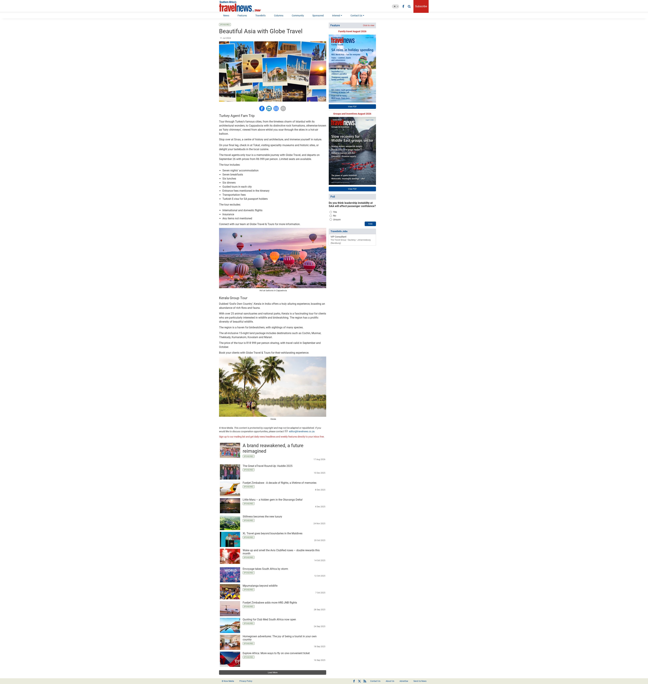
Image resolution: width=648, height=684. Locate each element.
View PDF (352, 106)
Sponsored (318, 15)
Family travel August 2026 (352, 31)
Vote (370, 224)
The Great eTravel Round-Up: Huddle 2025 (267, 466)
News (226, 15)
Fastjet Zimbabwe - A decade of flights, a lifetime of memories (279, 482)
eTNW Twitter (359, 681)
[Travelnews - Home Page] (240, 6)
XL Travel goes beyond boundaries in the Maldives (272, 533)
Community (298, 15)
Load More (272, 672)
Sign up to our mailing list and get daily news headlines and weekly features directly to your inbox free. (272, 436)
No (334, 215)
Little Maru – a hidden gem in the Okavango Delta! (273, 499)
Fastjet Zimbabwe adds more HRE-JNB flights (270, 602)
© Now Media (228, 681)
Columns (278, 15)
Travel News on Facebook (354, 681)
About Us (390, 681)
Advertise (404, 681)
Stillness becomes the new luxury (262, 516)
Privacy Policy (245, 681)
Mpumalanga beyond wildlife (260, 585)
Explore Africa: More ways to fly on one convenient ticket (276, 653)
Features (242, 15)
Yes (335, 212)
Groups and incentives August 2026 (352, 113)
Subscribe (421, 6)
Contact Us (356, 15)
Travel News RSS (365, 681)
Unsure (337, 219)
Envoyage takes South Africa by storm (265, 568)
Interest (336, 15)
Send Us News (419, 681)
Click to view (368, 25)
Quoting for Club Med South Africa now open (269, 619)
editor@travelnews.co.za (301, 431)
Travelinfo (260, 15)
